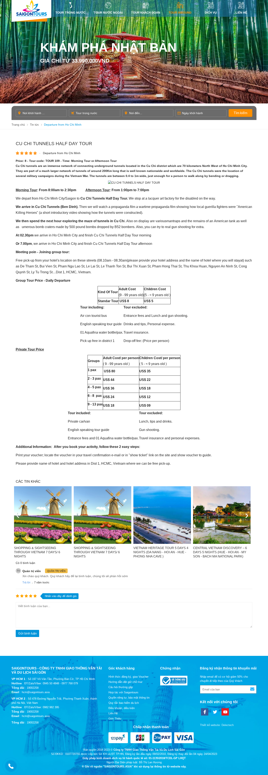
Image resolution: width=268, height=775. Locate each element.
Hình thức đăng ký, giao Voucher (128, 676)
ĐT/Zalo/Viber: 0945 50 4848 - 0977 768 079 (51, 683)
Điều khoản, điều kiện (121, 708)
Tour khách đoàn (145, 12)
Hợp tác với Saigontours (123, 692)
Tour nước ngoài (108, 12)
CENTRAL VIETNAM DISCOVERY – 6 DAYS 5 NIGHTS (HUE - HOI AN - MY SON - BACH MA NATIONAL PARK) (220, 552)
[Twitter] (215, 712)
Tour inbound (180, 12)
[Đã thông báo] (173, 684)
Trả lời (26, 582)
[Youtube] (225, 712)
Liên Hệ (241, 12)
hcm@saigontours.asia (36, 692)
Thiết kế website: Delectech (217, 725)
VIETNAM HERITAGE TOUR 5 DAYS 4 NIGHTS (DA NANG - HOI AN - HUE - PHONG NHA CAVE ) (160, 552)
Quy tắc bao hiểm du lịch (123, 702)
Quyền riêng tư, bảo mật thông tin (128, 697)
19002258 (33, 687)
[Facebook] (204, 712)
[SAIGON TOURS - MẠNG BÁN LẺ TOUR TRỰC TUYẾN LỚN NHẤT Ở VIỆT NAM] (31, 8)
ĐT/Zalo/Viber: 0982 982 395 (41, 707)
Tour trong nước (70, 12)
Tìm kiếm (240, 113)
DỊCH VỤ (211, 12)
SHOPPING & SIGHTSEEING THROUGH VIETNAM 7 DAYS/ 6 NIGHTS (37, 552)
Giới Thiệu (114, 718)
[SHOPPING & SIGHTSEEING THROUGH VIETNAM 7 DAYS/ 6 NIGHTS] (43, 515)
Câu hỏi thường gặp (120, 687)
